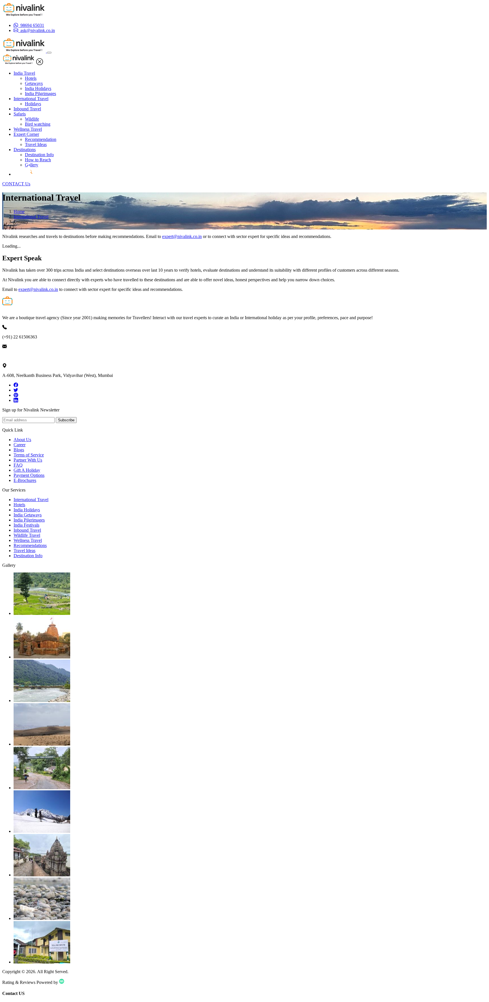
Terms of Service (29, 454)
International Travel (31, 98)
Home (19, 211)
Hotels (31, 78)
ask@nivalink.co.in (19, 356)
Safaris (20, 113)
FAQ (18, 465)
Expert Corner (26, 134)
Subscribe (66, 420)
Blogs (19, 449)
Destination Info (39, 154)
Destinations (25, 149)
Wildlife (32, 119)
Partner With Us (28, 460)
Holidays (33, 103)
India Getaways (28, 514)
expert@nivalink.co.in (182, 236)
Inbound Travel (27, 108)
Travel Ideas (36, 144)
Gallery (31, 164)
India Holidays (38, 88)
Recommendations (30, 545)
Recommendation (40, 139)
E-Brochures (25, 480)
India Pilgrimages (40, 93)
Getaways (34, 83)
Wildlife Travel (27, 535)
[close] (39, 63)
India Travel (24, 73)
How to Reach (38, 159)
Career (19, 444)
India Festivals (26, 525)
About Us (22, 439)
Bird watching (37, 124)
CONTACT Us (16, 183)
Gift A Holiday (27, 470)
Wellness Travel (28, 129)
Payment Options (29, 475)
